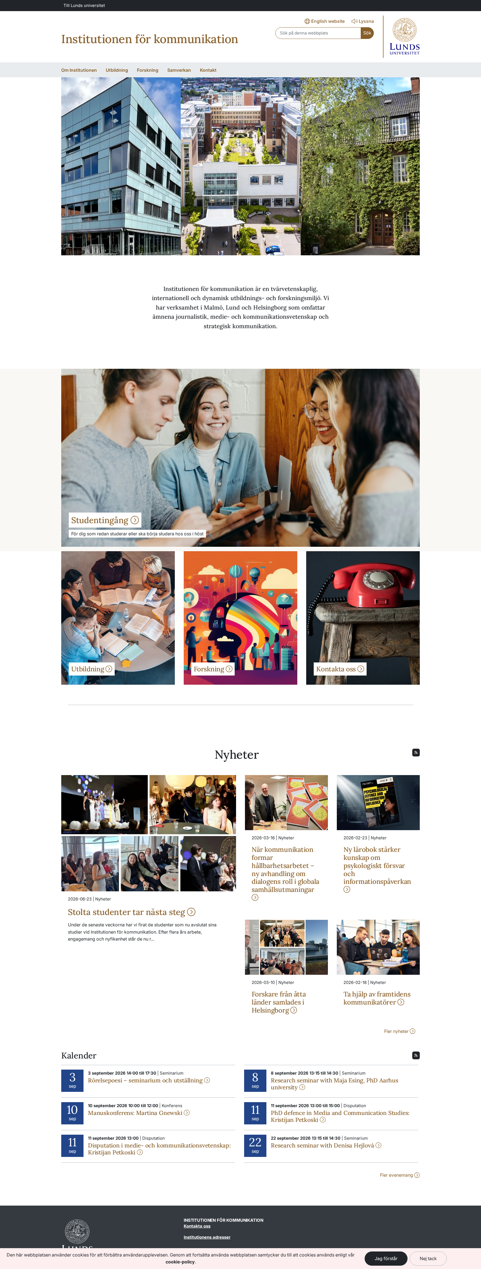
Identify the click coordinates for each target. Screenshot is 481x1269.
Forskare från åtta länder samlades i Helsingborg (279, 1002)
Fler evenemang (397, 1175)
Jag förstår (386, 1258)
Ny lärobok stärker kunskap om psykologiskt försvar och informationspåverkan (377, 865)
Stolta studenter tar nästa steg (127, 912)
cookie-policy (180, 1262)
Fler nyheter (397, 1031)
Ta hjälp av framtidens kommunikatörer (377, 998)
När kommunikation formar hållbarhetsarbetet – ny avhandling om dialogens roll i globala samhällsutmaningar (285, 869)
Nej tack (428, 1258)
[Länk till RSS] (416, 752)
